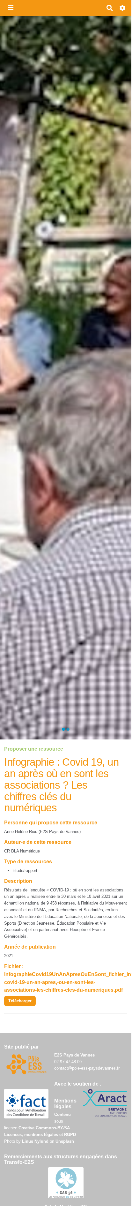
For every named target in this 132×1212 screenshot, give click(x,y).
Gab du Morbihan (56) (65, 1207)
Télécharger (20, 1000)
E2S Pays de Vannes (74, 1055)
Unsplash (64, 1141)
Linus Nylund (35, 1141)
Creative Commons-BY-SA (44, 1127)
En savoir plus (66, 423)
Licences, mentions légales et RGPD (40, 1134)
